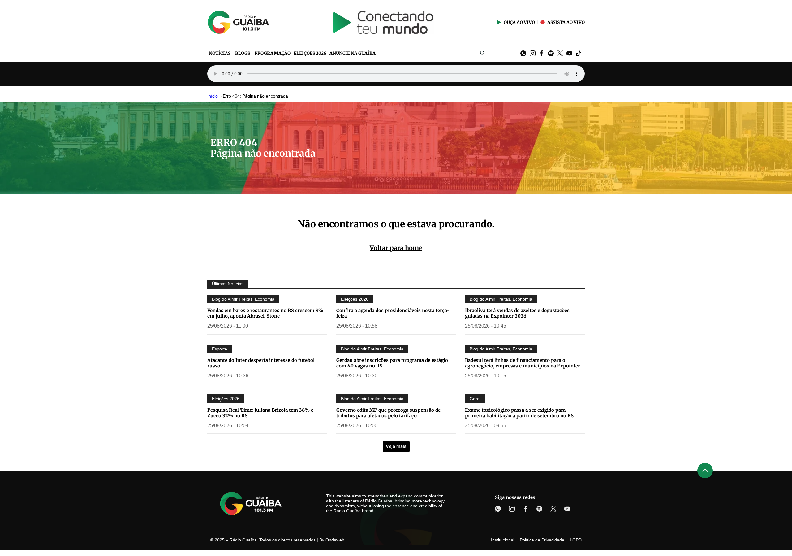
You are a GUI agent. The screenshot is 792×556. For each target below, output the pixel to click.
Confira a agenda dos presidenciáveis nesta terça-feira (393, 313)
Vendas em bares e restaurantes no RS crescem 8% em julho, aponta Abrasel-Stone (265, 313)
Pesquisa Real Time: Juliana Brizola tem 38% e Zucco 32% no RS (260, 413)
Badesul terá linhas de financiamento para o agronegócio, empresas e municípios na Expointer (522, 363)
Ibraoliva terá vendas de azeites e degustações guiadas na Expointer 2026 (517, 313)
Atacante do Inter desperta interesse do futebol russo (261, 363)
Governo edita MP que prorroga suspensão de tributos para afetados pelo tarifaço (388, 413)
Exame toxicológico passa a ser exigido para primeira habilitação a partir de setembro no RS (519, 413)
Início (212, 96)
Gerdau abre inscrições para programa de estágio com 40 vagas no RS (392, 363)
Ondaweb (334, 539)
